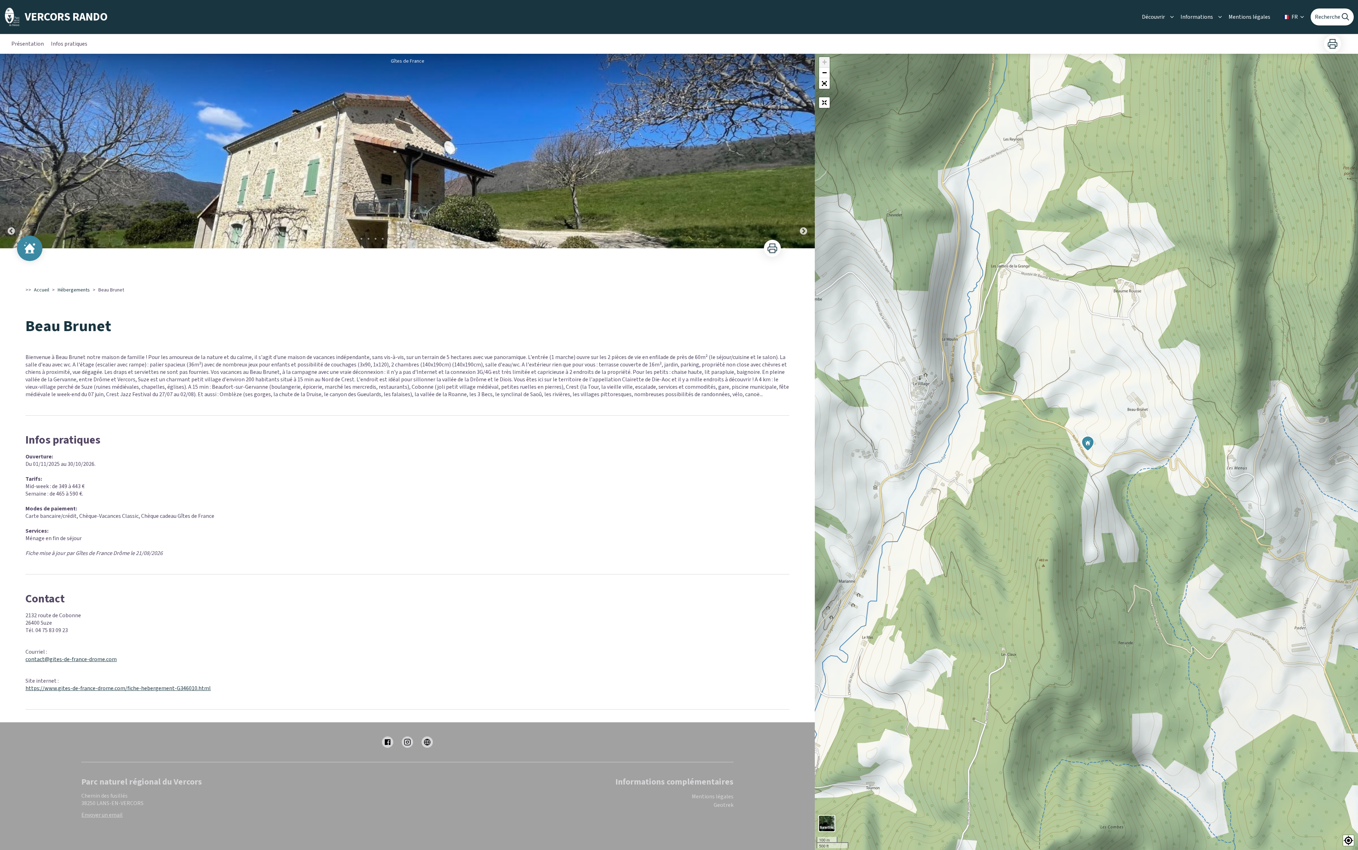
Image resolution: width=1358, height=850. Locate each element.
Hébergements (74, 290)
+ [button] (824, 62)
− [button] (824, 72)
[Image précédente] (11, 151)
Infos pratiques (69, 44)
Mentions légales (1249, 17)
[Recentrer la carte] (824, 102)
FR (1295, 17)
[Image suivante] (803, 151)
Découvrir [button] (1153, 17)
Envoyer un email (102, 815)
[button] (824, 83)
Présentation (27, 44)
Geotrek (723, 805)
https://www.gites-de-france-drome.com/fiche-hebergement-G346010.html (118, 688)
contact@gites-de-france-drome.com (71, 659)
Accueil (41, 290)
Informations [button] (1196, 17)
